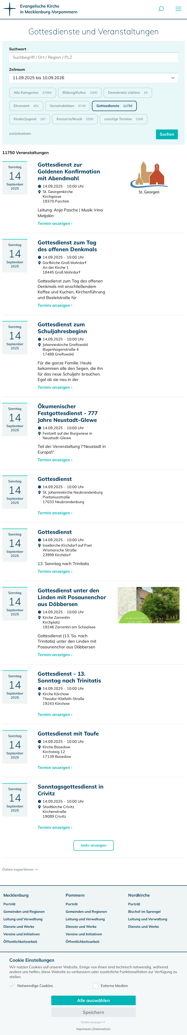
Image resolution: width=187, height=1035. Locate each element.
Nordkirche (139, 895)
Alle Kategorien (33, 92)
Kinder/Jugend (30, 119)
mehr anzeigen (93, 845)
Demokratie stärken (128, 92)
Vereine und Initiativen (21, 934)
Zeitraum (17, 69)
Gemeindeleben (68, 106)
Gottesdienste (114, 106)
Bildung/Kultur (79, 92)
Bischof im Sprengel (144, 911)
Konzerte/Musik (75, 119)
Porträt (9, 904)
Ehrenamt (26, 106)
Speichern (93, 1012)
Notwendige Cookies (35, 985)
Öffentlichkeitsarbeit (20, 941)
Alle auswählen (93, 1000)
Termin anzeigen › (55, 223)
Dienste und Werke (18, 926)
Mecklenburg (16, 895)
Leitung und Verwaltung (22, 919)
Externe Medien (114, 985)
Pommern (75, 895)
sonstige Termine (123, 119)
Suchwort (17, 49)
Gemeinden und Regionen (24, 911)
